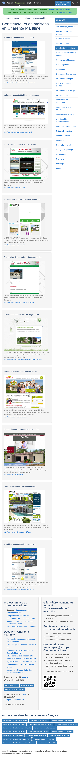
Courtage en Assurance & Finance (66, 54)
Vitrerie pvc (60, 164)
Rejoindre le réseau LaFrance (14, 689)
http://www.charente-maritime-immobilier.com (19, 83)
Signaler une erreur (27, 685)
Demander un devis (11, 685)
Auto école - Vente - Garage (64, 32)
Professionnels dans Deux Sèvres (62, 720)
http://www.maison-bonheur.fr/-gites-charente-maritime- (23, 359)
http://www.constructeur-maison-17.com (17, 532)
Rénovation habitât (63, 145)
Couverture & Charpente (65, 60)
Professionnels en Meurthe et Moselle (15, 720)
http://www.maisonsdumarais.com (15, 417)
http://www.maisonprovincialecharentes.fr (18, 132)
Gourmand (38, 3)
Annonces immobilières (65, 136)
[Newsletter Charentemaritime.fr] (73, 3)
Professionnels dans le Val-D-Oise (13, 724)
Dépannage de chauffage (66, 74)
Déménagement (62, 65)
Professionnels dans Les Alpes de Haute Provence (19, 743)
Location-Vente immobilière (62, 101)
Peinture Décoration (64, 131)
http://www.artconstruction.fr (13, 474)
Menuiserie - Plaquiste (65, 114)
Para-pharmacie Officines (66, 126)
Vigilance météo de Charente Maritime (21, 661)
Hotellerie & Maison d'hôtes (63, 84)
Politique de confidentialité (59, 10)
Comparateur (20, 3)
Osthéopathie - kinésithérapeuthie (63, 120)
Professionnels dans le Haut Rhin (62, 731)
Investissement (62, 95)
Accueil (10, 3)
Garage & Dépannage (64, 150)
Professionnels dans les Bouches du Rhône (16, 739)
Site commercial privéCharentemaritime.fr (63, 3)
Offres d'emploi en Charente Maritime (21, 627)
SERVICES (60, 20)
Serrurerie (60, 159)
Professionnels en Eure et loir (39, 720)
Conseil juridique (62, 43)
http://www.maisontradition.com (14, 245)
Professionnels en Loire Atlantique (44, 728)
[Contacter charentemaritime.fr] (77, 3)
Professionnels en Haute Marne (36, 735)
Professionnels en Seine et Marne (66, 724)
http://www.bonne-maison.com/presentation (19, 302)
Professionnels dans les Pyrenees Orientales (17, 728)
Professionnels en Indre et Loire (38, 731)
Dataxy (24, 694)
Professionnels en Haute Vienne (13, 735)
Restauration (61, 154)
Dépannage (60, 69)
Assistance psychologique (66, 27)
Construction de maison (65, 48)
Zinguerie (60, 168)
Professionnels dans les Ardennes (44, 739)
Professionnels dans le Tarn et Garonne (40, 724)
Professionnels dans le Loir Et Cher (14, 731)
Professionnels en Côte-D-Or (47, 743)
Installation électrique (64, 79)
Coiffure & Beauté (63, 39)
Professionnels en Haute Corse (59, 735)
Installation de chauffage (65, 91)
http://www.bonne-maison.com (14, 187)
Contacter (25, 677)
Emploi (29, 3)
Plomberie (60, 140)
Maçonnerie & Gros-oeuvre (64, 108)
